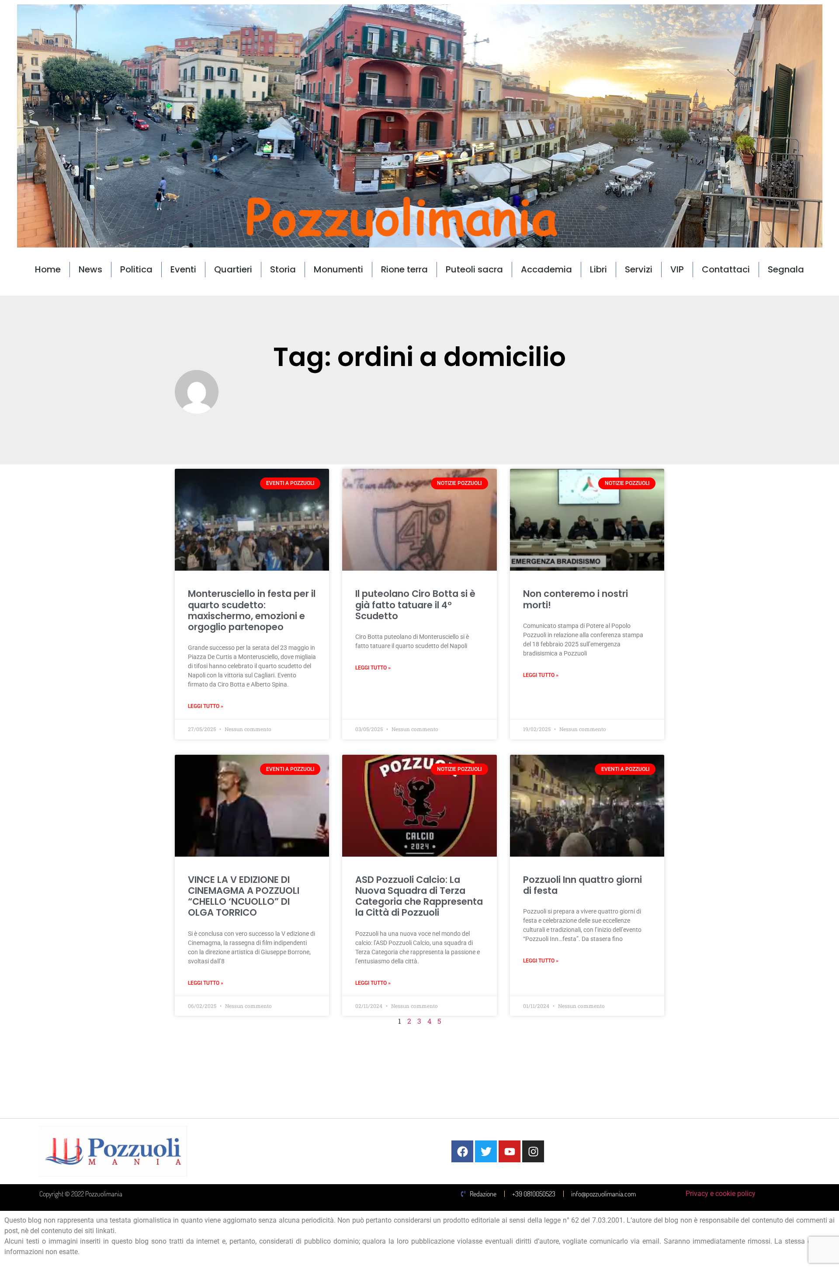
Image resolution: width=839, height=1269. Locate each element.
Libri (598, 269)
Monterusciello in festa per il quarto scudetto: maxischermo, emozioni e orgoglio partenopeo (251, 610)
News (90, 269)
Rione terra (404, 269)
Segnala (786, 269)
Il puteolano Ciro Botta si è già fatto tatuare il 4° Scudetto (415, 604)
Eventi (183, 269)
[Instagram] (533, 1151)
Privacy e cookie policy (721, 1193)
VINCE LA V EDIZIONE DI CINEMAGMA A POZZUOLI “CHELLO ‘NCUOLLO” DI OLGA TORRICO (243, 896)
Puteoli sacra (474, 269)
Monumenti (338, 269)
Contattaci (726, 269)
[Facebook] (462, 1151)
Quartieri (233, 269)
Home (48, 269)
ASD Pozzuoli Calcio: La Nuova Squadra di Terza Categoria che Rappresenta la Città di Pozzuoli (419, 896)
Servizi (638, 269)
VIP (677, 269)
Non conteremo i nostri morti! (575, 599)
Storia (283, 269)
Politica (136, 269)
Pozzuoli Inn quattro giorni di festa (582, 885)
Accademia (546, 269)
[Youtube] (509, 1151)
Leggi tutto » (205, 706)
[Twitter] (486, 1151)
